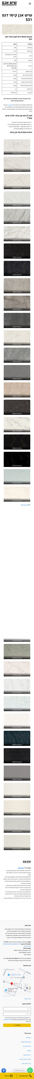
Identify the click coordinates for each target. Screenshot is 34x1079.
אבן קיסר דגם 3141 (17, 796)
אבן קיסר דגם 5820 (17, 744)
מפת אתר (28, 1038)
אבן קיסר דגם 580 (17, 396)
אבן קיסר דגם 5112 (17, 640)
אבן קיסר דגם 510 (17, 257)
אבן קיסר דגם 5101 (17, 465)
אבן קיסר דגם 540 (17, 379)
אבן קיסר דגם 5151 (17, 692)
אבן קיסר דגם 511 (17, 274)
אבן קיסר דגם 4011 (17, 831)
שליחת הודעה (27, 946)
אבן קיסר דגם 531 (17, 344)
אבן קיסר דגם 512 (17, 292)
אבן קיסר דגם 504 (17, 205)
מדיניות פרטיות (27, 1046)
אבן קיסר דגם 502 (17, 170)
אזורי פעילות (27, 999)
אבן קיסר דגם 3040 (17, 779)
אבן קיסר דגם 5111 (17, 500)
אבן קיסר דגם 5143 (17, 710)
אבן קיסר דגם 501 (17, 153)
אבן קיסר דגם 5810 (17, 762)
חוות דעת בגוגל (27, 1055)
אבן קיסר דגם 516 (17, 326)
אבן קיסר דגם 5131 (17, 675)
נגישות (29, 1051)
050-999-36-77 (16, 944)
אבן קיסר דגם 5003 (17, 413)
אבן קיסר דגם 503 (17, 188)
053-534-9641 (7, 944)
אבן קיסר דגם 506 (17, 240)
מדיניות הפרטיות (8, 1020)
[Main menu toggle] (30, 3)
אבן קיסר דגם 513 (17, 309)
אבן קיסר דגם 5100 (17, 448)
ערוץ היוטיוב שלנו (26, 1064)
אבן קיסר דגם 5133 (17, 658)
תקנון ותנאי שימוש (26, 1042)
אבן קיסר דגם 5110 (17, 483)
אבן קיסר (10, 105)
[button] (30, 1070)
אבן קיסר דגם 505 (17, 222)
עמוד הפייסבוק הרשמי (25, 1059)
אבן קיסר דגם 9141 (17, 814)
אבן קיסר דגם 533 (17, 361)
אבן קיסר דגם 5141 (17, 727)
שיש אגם (21, 868)
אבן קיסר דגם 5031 (17, 431)
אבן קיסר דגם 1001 (17, 849)
